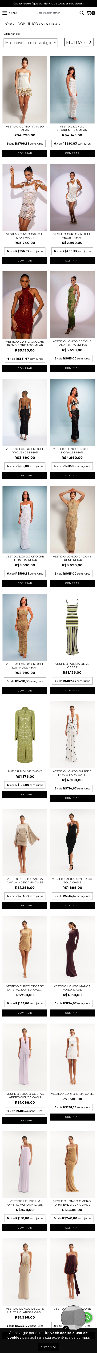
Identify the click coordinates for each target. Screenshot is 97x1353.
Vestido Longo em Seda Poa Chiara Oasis (72, 773)
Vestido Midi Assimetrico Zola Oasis (72, 880)
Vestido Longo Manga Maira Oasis (72, 987)
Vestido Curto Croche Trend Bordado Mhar (25, 343)
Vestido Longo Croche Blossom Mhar (25, 558)
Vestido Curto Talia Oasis (72, 1093)
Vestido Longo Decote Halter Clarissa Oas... (25, 1310)
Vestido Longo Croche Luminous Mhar (25, 665)
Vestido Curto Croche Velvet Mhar (72, 235)
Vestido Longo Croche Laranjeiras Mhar (72, 343)
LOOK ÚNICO (26, 24)
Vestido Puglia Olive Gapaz (72, 665)
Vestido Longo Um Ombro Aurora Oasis (25, 1202)
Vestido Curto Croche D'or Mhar (25, 235)
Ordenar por (12, 33)
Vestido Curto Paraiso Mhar (25, 128)
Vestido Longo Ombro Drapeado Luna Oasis (72, 1202)
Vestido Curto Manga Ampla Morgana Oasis (25, 880)
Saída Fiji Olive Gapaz (25, 771)
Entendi (48, 1347)
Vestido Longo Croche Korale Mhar (72, 450)
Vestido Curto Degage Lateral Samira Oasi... (25, 987)
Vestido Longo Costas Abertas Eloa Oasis (25, 1095)
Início (8, 24)
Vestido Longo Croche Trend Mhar (72, 558)
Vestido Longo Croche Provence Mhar (25, 450)
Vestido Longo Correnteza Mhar (72, 128)
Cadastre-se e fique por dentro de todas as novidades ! (48, 3)
